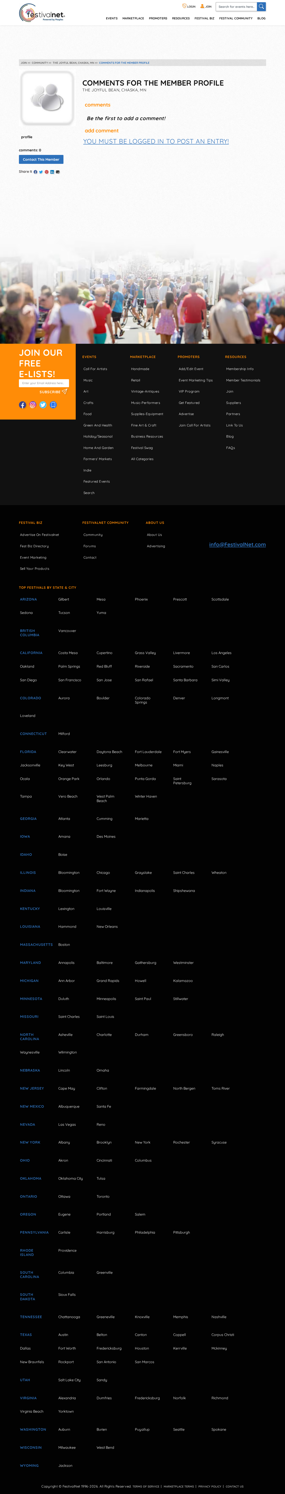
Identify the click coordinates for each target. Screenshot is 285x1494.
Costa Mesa (68, 652)
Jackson (65, 1465)
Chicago (103, 872)
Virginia (28, 1398)
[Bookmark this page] (53, 404)
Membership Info (240, 369)
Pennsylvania (34, 1232)
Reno (101, 1124)
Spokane (219, 1429)
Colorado (30, 698)
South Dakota (27, 1296)
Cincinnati (104, 1160)
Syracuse (219, 1142)
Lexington (66, 908)
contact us (235, 1486)
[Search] (261, 6)
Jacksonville (30, 765)
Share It (25, 171)
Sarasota (219, 778)
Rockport (66, 1362)
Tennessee (31, 1317)
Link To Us (234, 425)
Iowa (25, 836)
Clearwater (67, 751)
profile (26, 137)
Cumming (104, 818)
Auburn (64, 1429)
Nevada (27, 1124)
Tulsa (101, 1178)
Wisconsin (31, 1447)
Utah (25, 1380)
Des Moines (106, 836)
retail (135, 380)
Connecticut (33, 733)
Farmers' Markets (97, 459)
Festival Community (235, 18)
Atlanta (64, 818)
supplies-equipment (147, 414)
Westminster (183, 962)
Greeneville (106, 1317)
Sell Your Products (34, 568)
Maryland (30, 962)
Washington (33, 1429)
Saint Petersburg (182, 780)
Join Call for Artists (194, 425)
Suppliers (233, 403)
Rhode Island (27, 1252)
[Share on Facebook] (35, 172)
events (112, 18)
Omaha (103, 1070)
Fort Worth (67, 1348)
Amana (64, 836)
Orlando (103, 778)
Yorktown (66, 1411)
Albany (64, 1142)
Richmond (220, 1398)
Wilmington (67, 1052)
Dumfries (104, 1398)
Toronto (103, 1196)
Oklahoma (30, 1178)
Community (93, 535)
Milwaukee (67, 1447)
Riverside (142, 666)
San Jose (104, 680)
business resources (147, 436)
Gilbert (63, 599)
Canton (141, 1334)
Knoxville (142, 1317)
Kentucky (30, 908)
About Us (155, 523)
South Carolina (29, 1274)
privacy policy (209, 1486)
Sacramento (183, 666)
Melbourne (144, 765)
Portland (104, 1214)
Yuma (101, 612)
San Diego (28, 680)
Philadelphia (145, 1232)
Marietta (142, 818)
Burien (102, 1429)
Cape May (66, 1088)
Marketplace (133, 18)
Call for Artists (95, 369)
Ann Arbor (66, 980)
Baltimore (105, 962)
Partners (233, 414)
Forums (89, 546)
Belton (102, 1334)
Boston (64, 944)
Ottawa (64, 1196)
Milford (64, 733)
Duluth (63, 998)
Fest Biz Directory (34, 546)
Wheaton (219, 872)
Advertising (156, 546)
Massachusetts (34, 944)
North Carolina (29, 1036)
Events (89, 357)
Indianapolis (145, 890)
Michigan (29, 980)
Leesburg (104, 765)
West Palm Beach (105, 798)
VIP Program (189, 391)
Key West (66, 765)
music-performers (145, 403)
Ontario (28, 1196)
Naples (217, 765)
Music (88, 380)
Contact (89, 557)
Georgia (28, 818)
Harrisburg (105, 1232)
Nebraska (30, 1070)
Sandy (102, 1380)
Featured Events (96, 481)
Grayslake (143, 872)
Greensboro (183, 1034)
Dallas (25, 1348)
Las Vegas (67, 1124)
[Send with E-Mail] (57, 172)
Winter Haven (146, 796)
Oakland (27, 666)
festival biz (204, 18)
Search (89, 493)
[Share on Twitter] (41, 172)
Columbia (66, 1272)
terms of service (145, 1486)
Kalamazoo (183, 980)
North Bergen (184, 1088)
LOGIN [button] (191, 6)
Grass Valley (145, 652)
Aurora (64, 698)
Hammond (67, 926)
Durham (142, 1034)
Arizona (28, 599)
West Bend (105, 1447)
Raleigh (218, 1034)
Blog (261, 18)
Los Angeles (222, 652)
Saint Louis (105, 1016)
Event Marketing (33, 557)
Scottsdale (220, 599)
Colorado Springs (143, 700)
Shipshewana (184, 890)
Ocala (25, 778)
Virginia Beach (31, 1411)
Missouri (29, 1016)
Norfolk (179, 1398)
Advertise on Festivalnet (39, 535)
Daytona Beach (109, 751)
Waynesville (30, 1052)
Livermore (181, 652)
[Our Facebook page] (22, 404)
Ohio (25, 1160)
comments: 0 (30, 150)
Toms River (221, 1088)
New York (30, 1142)
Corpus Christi (223, 1334)
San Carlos (220, 666)
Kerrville (180, 1348)
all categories (142, 459)
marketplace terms (179, 1486)
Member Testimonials (243, 380)
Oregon (28, 1214)
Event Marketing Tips (196, 380)
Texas (26, 1334)
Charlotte (104, 1034)
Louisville (104, 908)
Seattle (179, 1429)
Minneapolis (106, 998)
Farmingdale (145, 1088)
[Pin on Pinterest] (46, 172)
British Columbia (29, 632)
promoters (158, 18)
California (31, 652)
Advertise (186, 414)
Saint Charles (184, 872)
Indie (87, 470)
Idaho (26, 854)
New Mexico (32, 1106)
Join (229, 391)
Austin (63, 1334)
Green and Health (97, 425)
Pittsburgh (181, 1232)
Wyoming (29, 1465)
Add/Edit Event (191, 369)
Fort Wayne (106, 890)
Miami (178, 765)
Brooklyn (104, 1142)
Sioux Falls (67, 1294)
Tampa (26, 796)
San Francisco (69, 680)
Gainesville (220, 751)
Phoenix (141, 599)
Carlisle (64, 1232)
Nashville (219, 1317)
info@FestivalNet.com (237, 544)
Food (87, 414)
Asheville (65, 1034)
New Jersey (32, 1088)
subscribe (51, 391)
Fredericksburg (109, 1348)
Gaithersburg (145, 962)
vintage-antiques (145, 391)
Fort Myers (182, 751)
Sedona (26, 612)
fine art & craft (143, 425)
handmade (140, 369)
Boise (62, 854)
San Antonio (106, 1362)
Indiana (28, 890)
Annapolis (66, 962)
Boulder (103, 698)
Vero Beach (67, 796)
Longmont (220, 698)
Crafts (88, 403)
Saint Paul (143, 998)
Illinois (28, 872)
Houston (142, 1348)
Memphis (180, 1317)
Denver (179, 698)
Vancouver (67, 630)
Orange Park (68, 778)
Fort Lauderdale (148, 751)
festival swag (142, 448)
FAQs (230, 448)
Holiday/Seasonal (97, 436)
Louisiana (30, 926)
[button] (156, 141)
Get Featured (189, 403)
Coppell (179, 1334)
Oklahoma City (70, 1178)
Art (85, 391)
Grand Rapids (108, 980)
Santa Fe (104, 1106)
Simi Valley (221, 680)
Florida (28, 751)
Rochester (181, 1142)
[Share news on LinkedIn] (52, 172)
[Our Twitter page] (43, 404)
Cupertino (104, 652)
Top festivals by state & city (47, 587)
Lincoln (64, 1070)
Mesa (101, 599)
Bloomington (68, 872)
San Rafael (144, 680)
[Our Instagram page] (32, 404)
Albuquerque (68, 1106)
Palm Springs (69, 666)
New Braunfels (32, 1362)
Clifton (102, 1088)
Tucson (64, 612)
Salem (140, 1214)
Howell (140, 980)
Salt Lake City (69, 1380)
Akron (63, 1160)
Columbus (143, 1160)
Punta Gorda (145, 778)
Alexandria (67, 1398)
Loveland (27, 715)
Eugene (64, 1214)
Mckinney (219, 1348)
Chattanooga (69, 1317)
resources (181, 18)
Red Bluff (104, 666)
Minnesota (31, 998)
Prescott (180, 599)
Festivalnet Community (105, 523)
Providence (67, 1250)
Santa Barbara (185, 680)
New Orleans (107, 926)
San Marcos (144, 1362)
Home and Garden (98, 448)
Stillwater (180, 998)
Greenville (105, 1272)
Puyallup (142, 1429)
